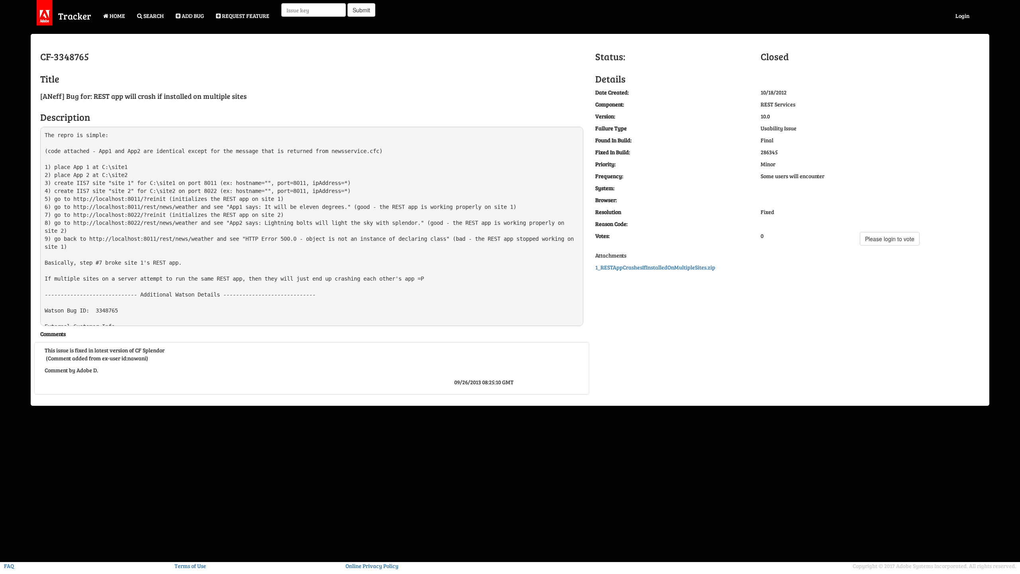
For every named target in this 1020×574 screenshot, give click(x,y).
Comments (53, 334)
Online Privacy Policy (371, 566)
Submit (361, 10)
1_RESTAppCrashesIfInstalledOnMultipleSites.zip (655, 267)
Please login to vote (889, 239)
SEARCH (153, 16)
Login (962, 16)
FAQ (9, 566)
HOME (116, 16)
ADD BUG (192, 16)
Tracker (74, 16)
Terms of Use (190, 566)
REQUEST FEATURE (245, 16)
